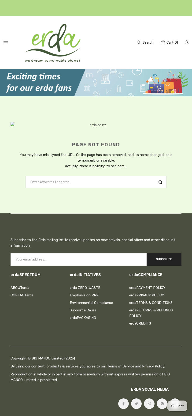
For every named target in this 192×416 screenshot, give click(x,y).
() (172, 42)
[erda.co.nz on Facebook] (123, 403)
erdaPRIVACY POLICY (146, 295)
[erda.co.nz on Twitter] (136, 403)
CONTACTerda (22, 295)
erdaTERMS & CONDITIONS (151, 303)
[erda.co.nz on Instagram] (149, 403)
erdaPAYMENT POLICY (147, 288)
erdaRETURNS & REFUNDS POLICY (151, 313)
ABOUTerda (20, 288)
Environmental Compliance (91, 303)
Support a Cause (83, 310)
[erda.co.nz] (52, 42)
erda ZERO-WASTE (85, 288)
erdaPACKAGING (83, 318)
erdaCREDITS (140, 323)
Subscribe (164, 259)
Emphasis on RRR (84, 295)
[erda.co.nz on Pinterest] (162, 403)
